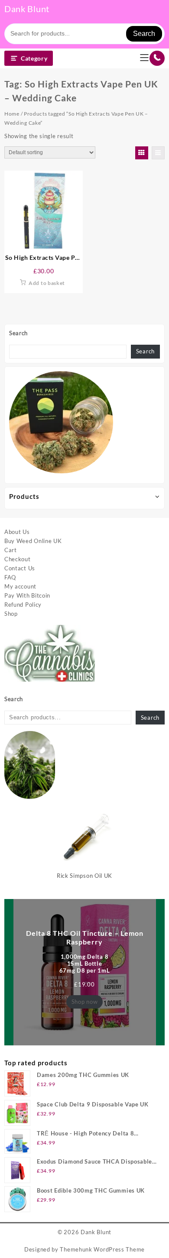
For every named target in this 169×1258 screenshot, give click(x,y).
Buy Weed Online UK (33, 540)
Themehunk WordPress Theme (102, 1249)
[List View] (158, 152)
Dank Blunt (26, 8)
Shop (11, 613)
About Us (17, 531)
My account (20, 586)
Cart (10, 550)
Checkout (17, 559)
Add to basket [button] (47, 283)
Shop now (85, 1001)
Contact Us (19, 568)
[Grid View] (141, 152)
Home (12, 113)
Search (144, 33)
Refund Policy (23, 604)
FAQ (10, 577)
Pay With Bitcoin (27, 595)
